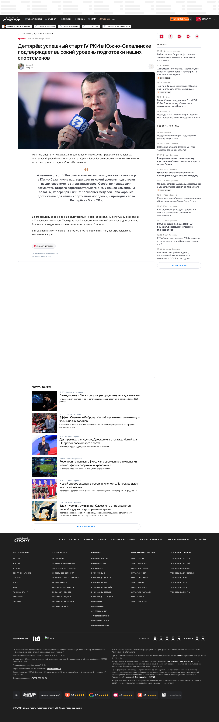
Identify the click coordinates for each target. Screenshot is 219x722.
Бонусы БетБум (99, 563)
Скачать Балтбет (139, 601)
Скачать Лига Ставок (141, 592)
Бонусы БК (96, 552)
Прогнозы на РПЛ (178, 582)
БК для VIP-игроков (62, 592)
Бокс (15, 582)
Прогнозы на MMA (178, 578)
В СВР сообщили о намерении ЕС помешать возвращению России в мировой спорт (174, 226)
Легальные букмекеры (63, 587)
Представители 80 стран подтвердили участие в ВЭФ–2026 (176, 137)
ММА (15, 587)
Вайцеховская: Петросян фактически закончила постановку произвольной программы (176, 57)
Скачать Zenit (137, 597)
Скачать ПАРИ (137, 559)
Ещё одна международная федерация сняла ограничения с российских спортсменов (176, 212)
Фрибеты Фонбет (99, 611)
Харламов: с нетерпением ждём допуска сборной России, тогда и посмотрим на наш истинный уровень (178, 71)
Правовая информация (178, 539)
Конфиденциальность (151, 539)
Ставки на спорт (60, 552)
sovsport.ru (178, 655)
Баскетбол (18, 597)
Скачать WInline (139, 563)
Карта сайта (200, 539)
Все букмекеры (59, 582)
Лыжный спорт (20, 592)
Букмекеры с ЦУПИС (61, 597)
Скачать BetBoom (139, 568)
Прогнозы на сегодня (181, 552)
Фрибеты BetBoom (100, 621)
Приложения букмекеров (143, 552)
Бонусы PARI (97, 568)
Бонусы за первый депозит (65, 578)
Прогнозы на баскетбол (182, 573)
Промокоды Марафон (102, 597)
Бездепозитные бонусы (64, 568)
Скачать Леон (137, 582)
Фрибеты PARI (97, 606)
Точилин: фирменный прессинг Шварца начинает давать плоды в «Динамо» (177, 87)
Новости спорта (21, 552)
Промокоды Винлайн (101, 587)
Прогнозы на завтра (180, 592)
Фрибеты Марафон (100, 625)
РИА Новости (186, 661)
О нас (62, 539)
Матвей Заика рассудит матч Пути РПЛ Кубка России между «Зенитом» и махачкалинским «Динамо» (177, 103)
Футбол (16, 559)
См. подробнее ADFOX (145, 677)
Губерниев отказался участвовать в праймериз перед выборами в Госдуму (177, 174)
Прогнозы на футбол (180, 559)
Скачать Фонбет (138, 573)
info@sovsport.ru (54, 668)
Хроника (22, 38)
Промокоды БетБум (101, 592)
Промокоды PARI (99, 582)
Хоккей (16, 563)
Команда (88, 539)
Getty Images (172, 661)
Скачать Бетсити (139, 587)
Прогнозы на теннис (180, 568)
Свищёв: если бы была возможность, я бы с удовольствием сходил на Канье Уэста (179, 185)
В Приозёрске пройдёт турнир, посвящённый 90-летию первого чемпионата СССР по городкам (174, 255)
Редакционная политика (123, 539)
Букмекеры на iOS (61, 606)
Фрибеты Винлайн (100, 616)
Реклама (102, 539)
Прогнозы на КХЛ (178, 587)
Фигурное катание (22, 573)
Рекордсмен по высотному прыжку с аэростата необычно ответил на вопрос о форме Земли (178, 161)
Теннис (16, 568)
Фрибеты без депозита (63, 573)
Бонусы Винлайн (99, 559)
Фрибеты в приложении (63, 563)
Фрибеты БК (96, 601)
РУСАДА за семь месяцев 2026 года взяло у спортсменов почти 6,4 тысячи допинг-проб (178, 241)
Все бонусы (58, 559)
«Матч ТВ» (46, 256)
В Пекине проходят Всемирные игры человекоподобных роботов (176, 148)
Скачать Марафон (139, 578)
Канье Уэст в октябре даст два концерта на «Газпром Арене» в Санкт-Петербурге (179, 200)
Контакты (74, 539)
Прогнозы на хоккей (180, 563)
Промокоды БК (98, 573)
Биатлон (17, 578)
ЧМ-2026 (17, 601)
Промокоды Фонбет (101, 578)
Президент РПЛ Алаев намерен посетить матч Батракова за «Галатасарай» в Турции (179, 116)
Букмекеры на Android (63, 601)
